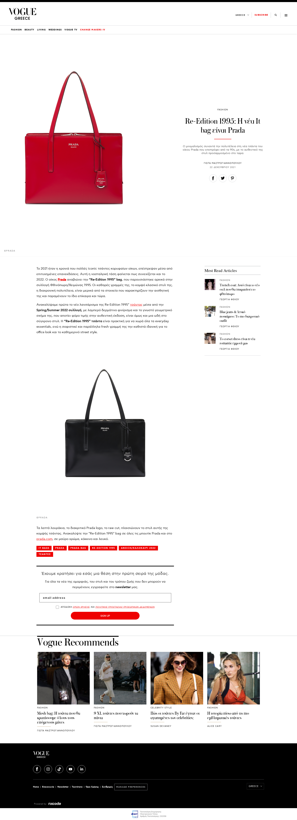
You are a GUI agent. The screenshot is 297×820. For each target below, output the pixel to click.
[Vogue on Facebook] (37, 769)
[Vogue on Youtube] (71, 769)
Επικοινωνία (48, 787)
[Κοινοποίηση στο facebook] (213, 179)
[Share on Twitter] (223, 179)
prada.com (44, 539)
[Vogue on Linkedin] (82, 769)
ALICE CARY (214, 726)
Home (36, 787)
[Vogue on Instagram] (48, 769)
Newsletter (63, 787)
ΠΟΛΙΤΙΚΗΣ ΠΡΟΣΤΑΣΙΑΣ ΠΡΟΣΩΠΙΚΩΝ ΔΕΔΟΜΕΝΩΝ (125, 607)
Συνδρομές (107, 787)
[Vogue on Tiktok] (59, 769)
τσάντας (136, 305)
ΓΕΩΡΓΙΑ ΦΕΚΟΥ (229, 299)
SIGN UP (105, 615)
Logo (71, 756)
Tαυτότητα (77, 787)
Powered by (40, 804)
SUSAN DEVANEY (161, 726)
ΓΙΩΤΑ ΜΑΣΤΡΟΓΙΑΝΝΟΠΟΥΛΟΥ (223, 163)
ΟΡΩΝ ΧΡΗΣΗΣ (81, 607)
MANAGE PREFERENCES (131, 787)
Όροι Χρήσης (92, 787)
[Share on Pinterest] (232, 179)
